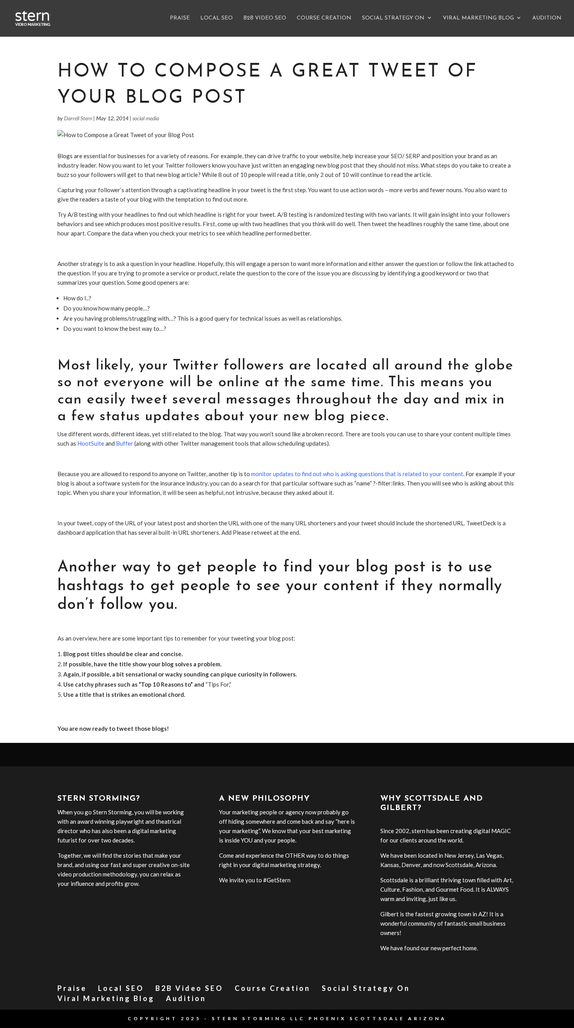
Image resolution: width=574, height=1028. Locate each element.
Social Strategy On (393, 18)
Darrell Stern (78, 118)
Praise (180, 18)
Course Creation (324, 18)
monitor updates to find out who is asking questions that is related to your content (357, 473)
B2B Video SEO (264, 18)
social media (145, 118)
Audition (547, 18)
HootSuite (90, 443)
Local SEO (216, 18)
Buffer (124, 443)
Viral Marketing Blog (478, 18)
